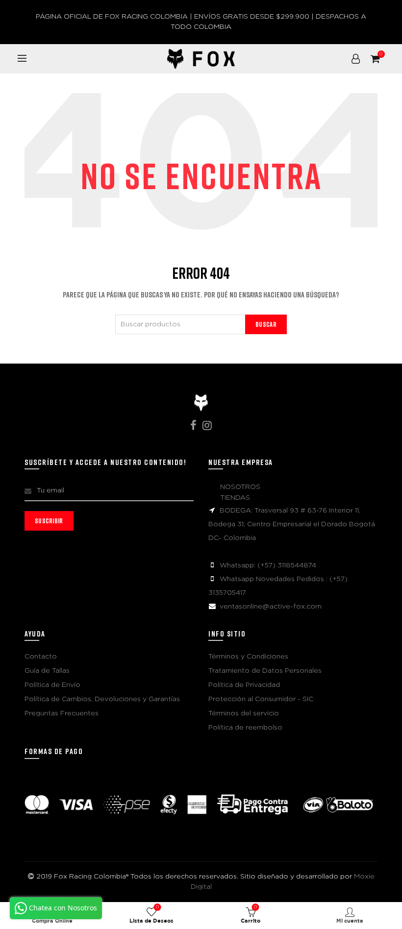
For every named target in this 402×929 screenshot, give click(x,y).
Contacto (41, 656)
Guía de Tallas (47, 670)
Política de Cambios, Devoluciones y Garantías (102, 699)
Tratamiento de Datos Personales (265, 670)
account (356, 58)
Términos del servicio (243, 713)
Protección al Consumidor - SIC (260, 699)
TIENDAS (235, 497)
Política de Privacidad (244, 685)
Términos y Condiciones (248, 656)
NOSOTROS (240, 487)
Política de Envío (52, 685)
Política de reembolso (245, 727)
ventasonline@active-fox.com (271, 606)
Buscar (265, 324)
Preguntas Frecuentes (62, 713)
